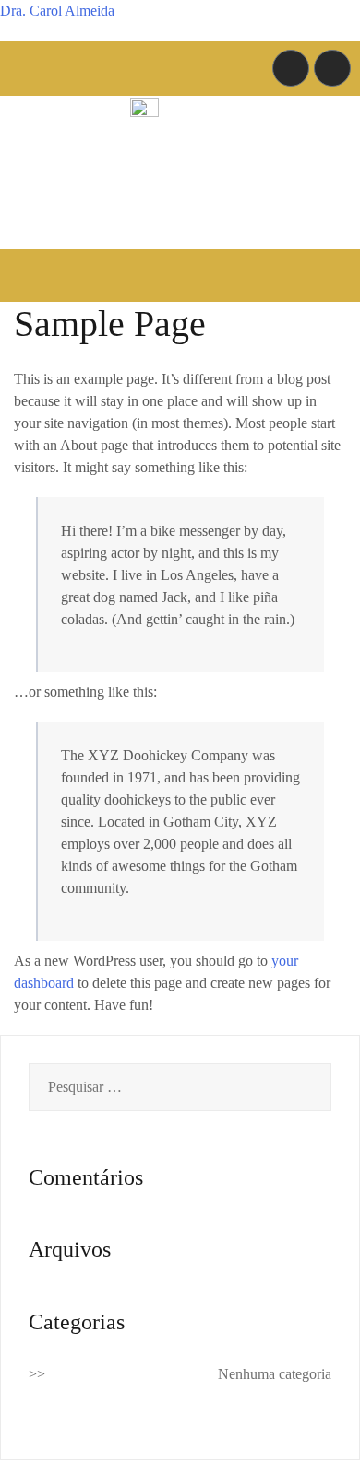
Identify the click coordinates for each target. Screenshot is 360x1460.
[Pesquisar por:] (180, 1087)
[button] (180, 275)
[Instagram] (290, 68)
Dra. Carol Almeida (57, 10)
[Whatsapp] (332, 68)
